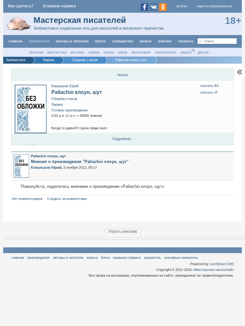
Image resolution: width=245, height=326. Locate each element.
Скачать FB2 (209, 86)
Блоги (100, 41)
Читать (122, 75)
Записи (145, 41)
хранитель (152, 257)
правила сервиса (127, 257)
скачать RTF (208, 92)
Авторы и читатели (68, 257)
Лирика (185, 52)
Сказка (109, 52)
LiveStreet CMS (222, 264)
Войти (181, 6)
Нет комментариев (27, 199)
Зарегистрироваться (214, 6)
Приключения (165, 52)
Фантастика (56, 52)
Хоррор (94, 52)
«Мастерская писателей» (213, 270)
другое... (205, 52)
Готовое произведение (69, 110)
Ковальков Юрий (64, 86)
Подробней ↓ (122, 139)
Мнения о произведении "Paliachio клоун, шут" (80, 161)
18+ (233, 20)
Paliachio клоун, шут (76, 92)
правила (185, 41)
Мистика (77, 52)
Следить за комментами (67, 199)
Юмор (122, 52)
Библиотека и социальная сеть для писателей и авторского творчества (99, 28)
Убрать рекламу (122, 231)
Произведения (38, 257)
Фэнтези (36, 52)
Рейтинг (165, 41)
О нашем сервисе (59, 6)
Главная (17, 257)
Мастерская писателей (79, 20)
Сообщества (122, 41)
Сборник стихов (64, 99)
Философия (141, 52)
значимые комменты (181, 257)
